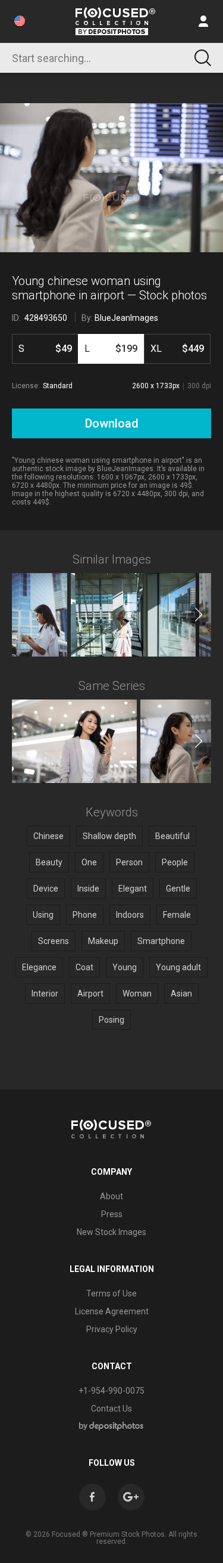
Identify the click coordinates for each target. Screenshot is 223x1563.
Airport (90, 993)
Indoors (130, 915)
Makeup (103, 941)
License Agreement (112, 1311)
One (89, 862)
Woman (137, 993)
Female (177, 915)
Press (112, 1214)
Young (124, 967)
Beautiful (172, 836)
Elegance (39, 967)
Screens (53, 941)
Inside (88, 888)
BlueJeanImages (126, 318)
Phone (85, 915)
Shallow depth (109, 836)
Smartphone (161, 941)
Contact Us (111, 1408)
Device (45, 888)
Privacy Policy (111, 1329)
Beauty (49, 862)
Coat (84, 967)
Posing (111, 1020)
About (111, 1196)
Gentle (178, 888)
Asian (181, 993)
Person (129, 862)
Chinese (48, 836)
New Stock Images (111, 1232)
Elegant (132, 888)
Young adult (178, 967)
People (175, 862)
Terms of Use (111, 1293)
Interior (45, 993)
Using (43, 915)
